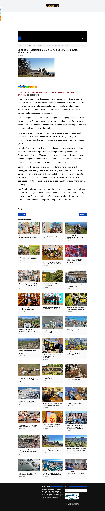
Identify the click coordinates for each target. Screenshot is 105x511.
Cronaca (23, 38)
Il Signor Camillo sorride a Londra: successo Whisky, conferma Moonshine (52, 356)
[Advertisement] (52, 21)
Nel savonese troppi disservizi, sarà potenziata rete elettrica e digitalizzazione (52, 236)
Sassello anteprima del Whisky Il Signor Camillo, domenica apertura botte (28, 285)
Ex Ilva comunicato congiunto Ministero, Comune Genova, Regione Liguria (74, 403)
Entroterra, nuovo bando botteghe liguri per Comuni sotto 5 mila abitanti (28, 352)
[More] (36, 87)
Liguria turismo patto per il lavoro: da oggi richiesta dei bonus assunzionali (76, 261)
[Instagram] (23, 87)
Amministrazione (69, 38)
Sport (19, 40)
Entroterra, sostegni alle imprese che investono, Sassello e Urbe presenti (51, 308)
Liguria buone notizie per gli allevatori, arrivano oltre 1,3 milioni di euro (28, 380)
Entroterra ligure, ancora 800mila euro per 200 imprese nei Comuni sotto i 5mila (28, 237)
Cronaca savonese (30, 38)
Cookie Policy (58, 40)
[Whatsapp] (27, 87)
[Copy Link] (33, 87)
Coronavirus (47, 38)
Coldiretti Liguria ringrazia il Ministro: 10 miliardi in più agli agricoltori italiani (74, 353)
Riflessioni (24, 40)
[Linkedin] (25, 87)
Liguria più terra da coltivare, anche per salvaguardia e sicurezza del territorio (28, 451)
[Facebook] (19, 87)
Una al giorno (31, 40)
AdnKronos (51, 40)
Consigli (81, 38)
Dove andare (37, 40)
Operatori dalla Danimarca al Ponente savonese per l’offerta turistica (75, 237)
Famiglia (76, 38)
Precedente (23, 214)
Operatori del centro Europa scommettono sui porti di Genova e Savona (76, 473)
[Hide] (0, 21)
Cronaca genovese (40, 38)
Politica (63, 38)
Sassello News (45, 40)
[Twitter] (21, 87)
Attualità (53, 38)
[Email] (29, 87)
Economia (58, 38)
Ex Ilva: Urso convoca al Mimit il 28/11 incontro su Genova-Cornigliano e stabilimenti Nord (75, 427)
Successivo (82, 214)
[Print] (31, 87)
